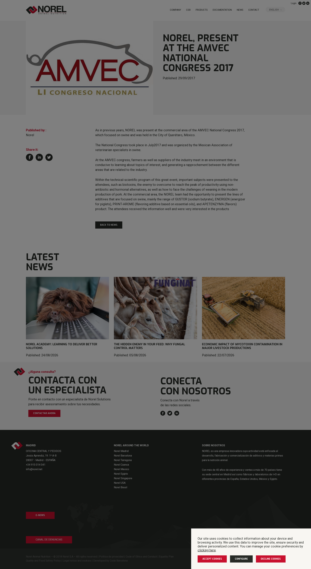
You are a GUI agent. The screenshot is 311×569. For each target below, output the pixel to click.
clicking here (207, 550)
